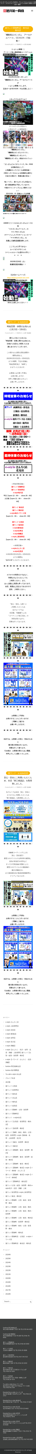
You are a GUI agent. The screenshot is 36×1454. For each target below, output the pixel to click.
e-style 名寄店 (10, 1038)
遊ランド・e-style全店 (18, 322)
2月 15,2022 (27, 787)
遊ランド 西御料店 (12, 1113)
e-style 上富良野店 (12, 1026)
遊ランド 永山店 (11, 1098)
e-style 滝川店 (10, 1042)
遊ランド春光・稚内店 (14, 1196)
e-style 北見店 (10, 1030)
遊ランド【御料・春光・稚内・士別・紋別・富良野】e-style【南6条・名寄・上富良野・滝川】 (19, 1135)
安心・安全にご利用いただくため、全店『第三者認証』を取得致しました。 (18, 780)
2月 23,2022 (27, 44)
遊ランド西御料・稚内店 (14, 1232)
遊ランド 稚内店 (11, 1102)
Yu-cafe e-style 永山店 (13, 1074)
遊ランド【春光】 (12, 1146)
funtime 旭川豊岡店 (12, 1070)
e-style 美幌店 (10, 1046)
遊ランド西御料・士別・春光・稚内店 (19, 1218)
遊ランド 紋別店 (11, 1106)
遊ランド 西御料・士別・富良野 (17, 1110)
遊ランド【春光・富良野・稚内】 (18, 1142)
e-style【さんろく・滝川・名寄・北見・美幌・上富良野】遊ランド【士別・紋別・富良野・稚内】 (18, 1052)
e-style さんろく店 (12, 1022)
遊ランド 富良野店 (12, 1090)
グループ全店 (10, 1078)
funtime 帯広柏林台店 (13, 1066)
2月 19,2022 (27, 333)
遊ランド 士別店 (11, 1086)
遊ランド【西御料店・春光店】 (17, 1181)
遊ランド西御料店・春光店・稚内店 (18, 29)
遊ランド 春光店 (11, 1094)
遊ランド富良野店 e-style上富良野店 (18, 1192)
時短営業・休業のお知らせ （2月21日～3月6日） (18, 328)
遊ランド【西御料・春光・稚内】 (18, 1164)
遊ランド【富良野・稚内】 (15, 1128)
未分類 (8, 1082)
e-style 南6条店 (11, 1034)
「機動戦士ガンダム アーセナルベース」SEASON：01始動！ (18, 38)
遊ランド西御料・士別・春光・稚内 (18, 1207)
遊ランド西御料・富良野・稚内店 (18, 1222)
